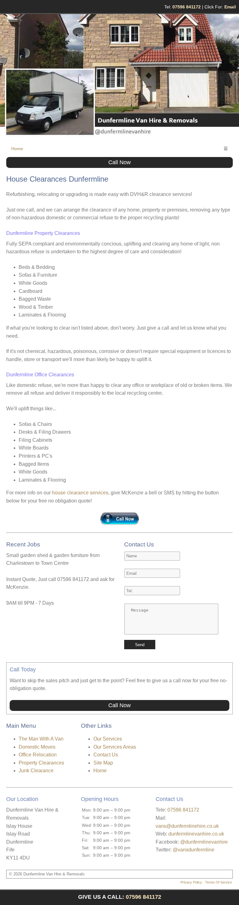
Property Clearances (41, 762)
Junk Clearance (36, 770)
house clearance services (80, 492)
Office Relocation (38, 754)
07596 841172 (183, 809)
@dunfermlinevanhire (204, 842)
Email (230, 6)
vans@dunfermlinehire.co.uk (187, 826)
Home (17, 148)
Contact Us (105, 754)
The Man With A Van (41, 738)
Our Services (107, 738)
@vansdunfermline (193, 849)
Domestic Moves (37, 747)
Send (139, 644)
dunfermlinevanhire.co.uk (196, 833)
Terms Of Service (218, 882)
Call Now (119, 162)
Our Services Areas (114, 747)
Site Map (103, 762)
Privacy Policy (191, 882)
